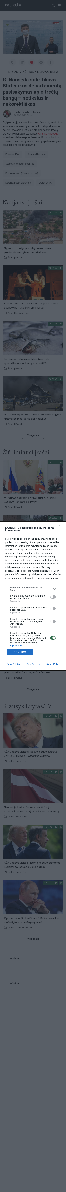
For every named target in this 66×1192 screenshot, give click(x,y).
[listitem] (33, 588)
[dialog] (33, 596)
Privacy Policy (52, 664)
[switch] (53, 597)
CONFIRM (20, 652)
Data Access (33, 664)
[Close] (59, 528)
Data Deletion (14, 664)
